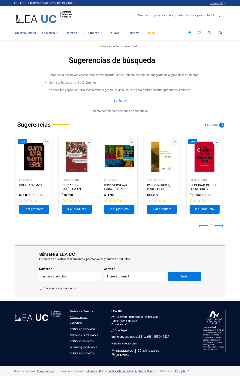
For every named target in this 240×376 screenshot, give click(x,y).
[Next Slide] (216, 225)
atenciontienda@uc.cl (125, 336)
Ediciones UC (93, 371)
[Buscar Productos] (219, 15)
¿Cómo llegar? (120, 330)
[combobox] (180, 15)
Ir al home (120, 100)
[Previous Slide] (202, 225)
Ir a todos (211, 125)
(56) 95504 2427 (158, 336)
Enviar (184, 276)
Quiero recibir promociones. (60, 288)
